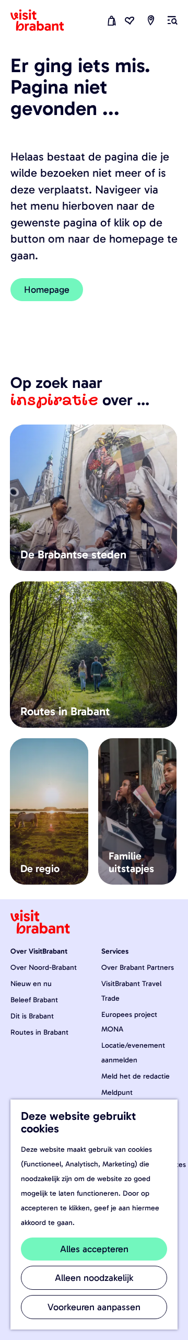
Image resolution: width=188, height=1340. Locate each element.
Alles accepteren (94, 1249)
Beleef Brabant (34, 999)
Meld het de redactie (135, 1076)
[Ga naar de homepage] (43, 20)
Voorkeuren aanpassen (94, 1307)
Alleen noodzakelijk (94, 1278)
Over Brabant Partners (137, 967)
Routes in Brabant (39, 1032)
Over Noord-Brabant (43, 967)
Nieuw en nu (31, 983)
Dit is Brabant (32, 1016)
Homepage (46, 289)
